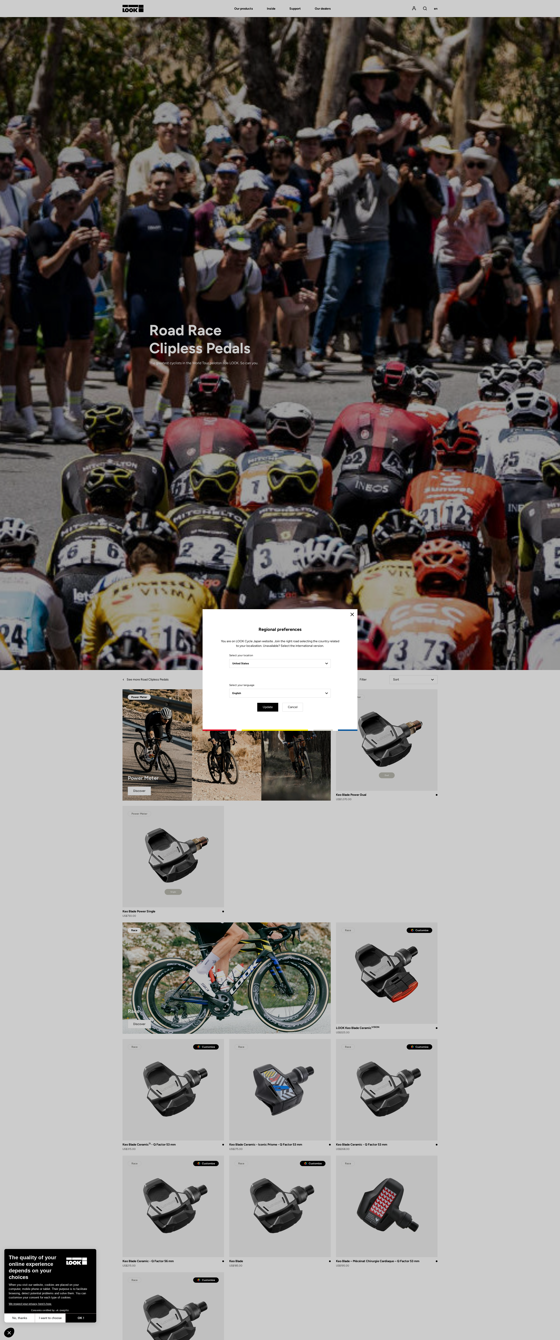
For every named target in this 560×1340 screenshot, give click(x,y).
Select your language (241, 685)
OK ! (81, 1318)
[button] (9, 1332)
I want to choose (50, 1318)
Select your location (241, 655)
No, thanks (19, 1318)
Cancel (293, 707)
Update (268, 707)
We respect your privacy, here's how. (30, 1303)
